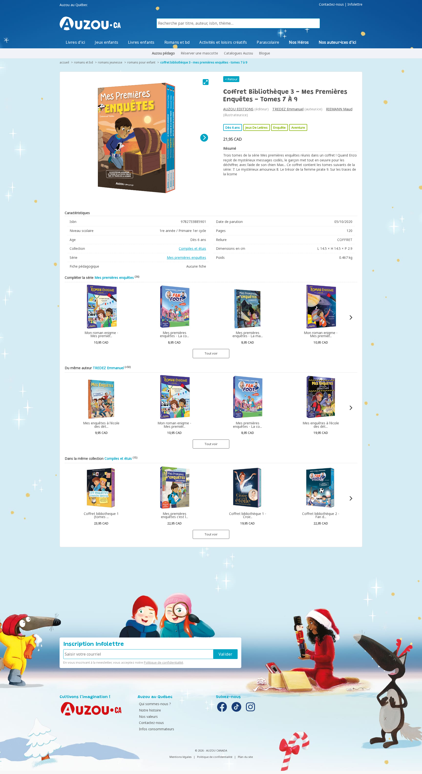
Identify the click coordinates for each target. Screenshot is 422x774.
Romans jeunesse (110, 62)
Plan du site (245, 757)
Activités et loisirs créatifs (223, 42)
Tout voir (211, 353)
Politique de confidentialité (163, 662)
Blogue (264, 53)
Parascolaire (268, 42)
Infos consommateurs (156, 729)
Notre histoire (150, 710)
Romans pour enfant (141, 62)
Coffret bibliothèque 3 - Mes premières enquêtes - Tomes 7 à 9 (203, 62)
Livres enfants (141, 42)
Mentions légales (180, 757)
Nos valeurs (148, 716)
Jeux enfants (106, 42)
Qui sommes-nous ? (155, 703)
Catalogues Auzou (238, 53)
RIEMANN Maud (339, 109)
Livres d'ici (75, 42)
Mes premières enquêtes (186, 257)
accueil (64, 62)
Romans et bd (177, 42)
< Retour (231, 79)
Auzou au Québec (73, 5)
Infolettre (355, 4)
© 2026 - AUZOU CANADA (211, 750)
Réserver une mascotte (199, 53)
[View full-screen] (206, 82)
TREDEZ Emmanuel (288, 109)
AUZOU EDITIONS (238, 109)
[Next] (204, 137)
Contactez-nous (331, 4)
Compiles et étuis (192, 248)
